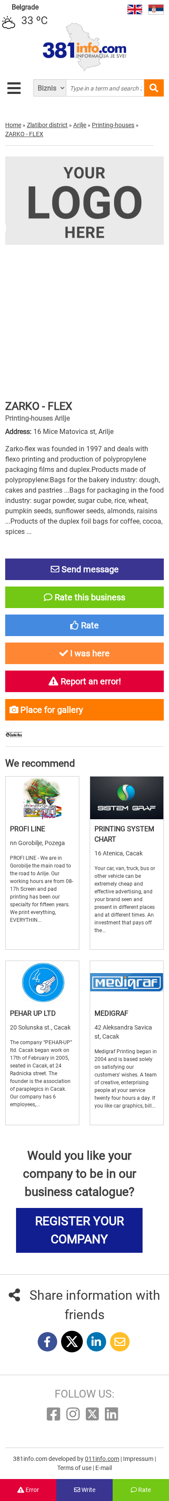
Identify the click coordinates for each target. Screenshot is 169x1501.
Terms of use (75, 1467)
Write (87, 1489)
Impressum (139, 1458)
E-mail (103, 1467)
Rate (144, 1489)
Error (31, 1489)
